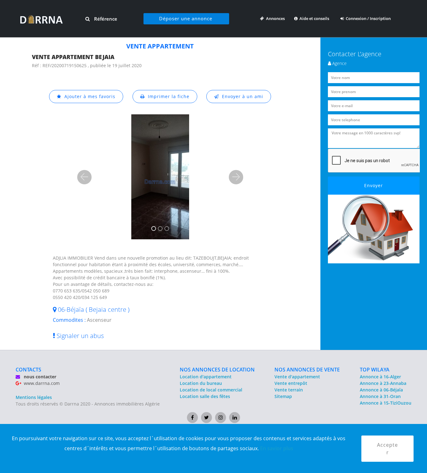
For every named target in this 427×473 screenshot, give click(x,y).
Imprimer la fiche (167, 96)
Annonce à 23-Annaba (383, 383)
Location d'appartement (206, 377)
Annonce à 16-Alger (380, 377)
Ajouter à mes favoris (88, 96)
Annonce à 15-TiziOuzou (385, 403)
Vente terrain (288, 390)
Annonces (274, 18)
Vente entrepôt (290, 383)
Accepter (387, 448)
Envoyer (373, 185)
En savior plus (276, 448)
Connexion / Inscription (367, 18)
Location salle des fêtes (205, 396)
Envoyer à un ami (241, 96)
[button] (84, 177)
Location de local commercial (211, 390)
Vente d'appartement (297, 377)
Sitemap (283, 396)
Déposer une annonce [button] (185, 18)
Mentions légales (34, 397)
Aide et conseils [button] (314, 18)
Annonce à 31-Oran (380, 396)
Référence (105, 19)
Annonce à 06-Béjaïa (381, 390)
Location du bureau (201, 383)
